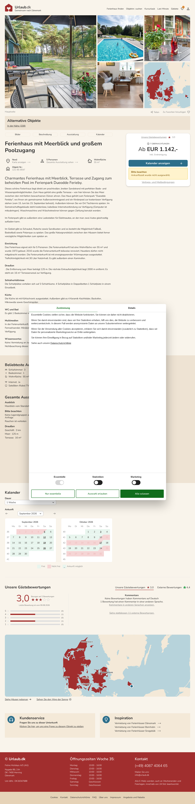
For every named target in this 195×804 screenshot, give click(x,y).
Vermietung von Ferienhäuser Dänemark (135, 723)
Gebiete (174, 8)
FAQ (94, 797)
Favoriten (183, 7)
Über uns (103, 797)
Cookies (54, 797)
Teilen (156, 112)
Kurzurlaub (150, 8)
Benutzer (188, 9)
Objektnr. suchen (134, 8)
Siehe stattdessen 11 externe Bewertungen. (131, 612)
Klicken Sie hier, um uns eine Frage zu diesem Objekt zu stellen (52, 726)
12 (44, 537)
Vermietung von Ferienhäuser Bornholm (135, 727)
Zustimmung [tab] (63, 307)
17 (100, 542)
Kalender (100, 134)
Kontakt (64, 797)
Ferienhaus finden (115, 8)
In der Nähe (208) (16, 125)
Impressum (115, 797)
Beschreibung (45, 134)
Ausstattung (73, 134)
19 (44, 542)
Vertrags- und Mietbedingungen (158, 182)
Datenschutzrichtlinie (80, 797)
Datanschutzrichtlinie (60, 343)
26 (44, 548)
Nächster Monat (54, 513)
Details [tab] (131, 307)
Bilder (17, 134)
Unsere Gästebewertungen (154, 137)
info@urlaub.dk (142, 775)
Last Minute (163, 8)
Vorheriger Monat (7, 513)
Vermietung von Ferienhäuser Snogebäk (135, 730)
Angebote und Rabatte (134, 797)
